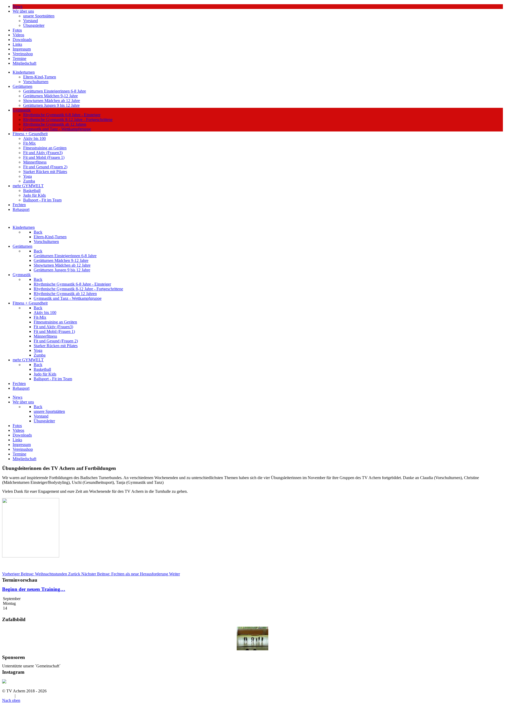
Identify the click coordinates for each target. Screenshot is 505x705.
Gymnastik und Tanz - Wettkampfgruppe (57, 129)
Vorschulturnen (35, 81)
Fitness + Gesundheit (30, 133)
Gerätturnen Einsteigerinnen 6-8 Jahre (54, 91)
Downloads (22, 39)
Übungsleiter (33, 25)
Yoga (27, 176)
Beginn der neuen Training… (33, 589)
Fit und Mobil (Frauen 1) (43, 157)
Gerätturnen (22, 86)
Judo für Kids (34, 195)
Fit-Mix (29, 143)
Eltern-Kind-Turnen (39, 77)
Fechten (19, 204)
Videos (18, 35)
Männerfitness (35, 162)
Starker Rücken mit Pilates (45, 171)
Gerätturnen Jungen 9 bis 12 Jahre (51, 105)
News (17, 6)
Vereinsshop (23, 54)
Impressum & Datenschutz (38, 695)
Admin (8, 695)
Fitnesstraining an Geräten (45, 148)
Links (17, 44)
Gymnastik (22, 110)
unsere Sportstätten (38, 16)
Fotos (17, 30)
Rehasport (21, 209)
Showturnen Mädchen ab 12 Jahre (51, 100)
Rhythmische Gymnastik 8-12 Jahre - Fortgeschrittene (68, 119)
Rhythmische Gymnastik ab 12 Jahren (54, 124)
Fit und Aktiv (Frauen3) (43, 152)
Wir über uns (23, 11)
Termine (19, 58)
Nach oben (11, 700)
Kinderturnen (24, 72)
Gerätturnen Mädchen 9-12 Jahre (50, 96)
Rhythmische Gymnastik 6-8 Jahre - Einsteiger (61, 115)
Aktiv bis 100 (34, 138)
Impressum (22, 49)
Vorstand (30, 20)
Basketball (32, 190)
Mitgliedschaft (24, 63)
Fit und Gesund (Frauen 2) (45, 167)
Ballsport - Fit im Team (42, 200)
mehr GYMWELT (28, 186)
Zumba (29, 181)
